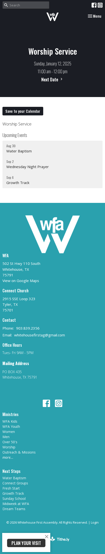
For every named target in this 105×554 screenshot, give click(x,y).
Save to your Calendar (22, 111)
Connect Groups (15, 483)
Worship (8, 447)
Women (8, 431)
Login (95, 522)
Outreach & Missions (19, 452)
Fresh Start (11, 488)
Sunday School (14, 498)
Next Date (50, 79)
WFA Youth (11, 426)
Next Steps (11, 471)
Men (6, 436)
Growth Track (13, 493)
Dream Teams (13, 508)
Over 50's (9, 442)
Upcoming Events (14, 135)
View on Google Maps (20, 280)
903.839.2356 (28, 328)
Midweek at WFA (15, 503)
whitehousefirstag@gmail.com (39, 334)
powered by (50, 543)
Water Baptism (14, 478)
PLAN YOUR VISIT (26, 543)
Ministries (10, 414)
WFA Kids (9, 421)
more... (7, 457)
